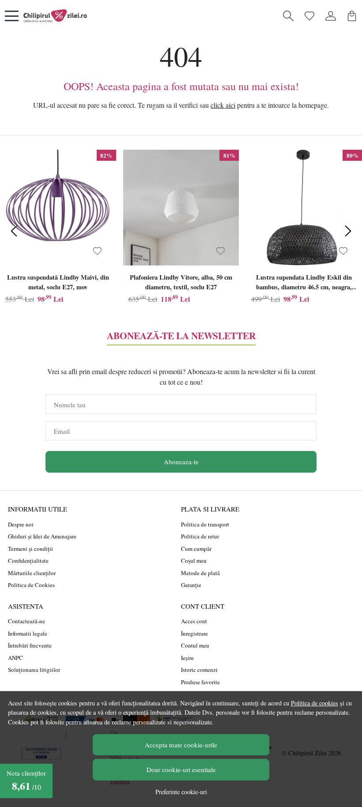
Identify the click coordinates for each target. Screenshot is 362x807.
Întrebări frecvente (30, 645)
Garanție (191, 585)
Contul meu (195, 645)
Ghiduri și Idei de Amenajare (42, 536)
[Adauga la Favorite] (97, 251)
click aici (223, 105)
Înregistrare (194, 633)
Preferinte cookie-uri (181, 792)
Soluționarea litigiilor (34, 670)
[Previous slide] (14, 231)
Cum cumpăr (196, 549)
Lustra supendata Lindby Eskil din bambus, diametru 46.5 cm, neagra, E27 (304, 283)
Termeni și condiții (30, 549)
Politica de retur (200, 536)
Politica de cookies (314, 703)
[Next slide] (348, 231)
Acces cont (194, 621)
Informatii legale (27, 633)
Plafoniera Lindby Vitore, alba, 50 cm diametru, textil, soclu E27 (181, 282)
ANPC (15, 658)
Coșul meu (194, 561)
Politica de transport (205, 524)
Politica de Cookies (31, 585)
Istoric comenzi (199, 670)
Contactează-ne (26, 621)
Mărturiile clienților (32, 573)
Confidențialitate (28, 561)
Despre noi (21, 524)
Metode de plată (200, 573)
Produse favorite (200, 682)
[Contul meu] (330, 16)
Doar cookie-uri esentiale (181, 769)
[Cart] (352, 16)
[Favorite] (309, 16)
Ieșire (187, 658)
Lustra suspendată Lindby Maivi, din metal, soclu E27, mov (58, 282)
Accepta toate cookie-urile (181, 744)
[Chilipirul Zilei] (55, 16)
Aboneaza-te (181, 461)
